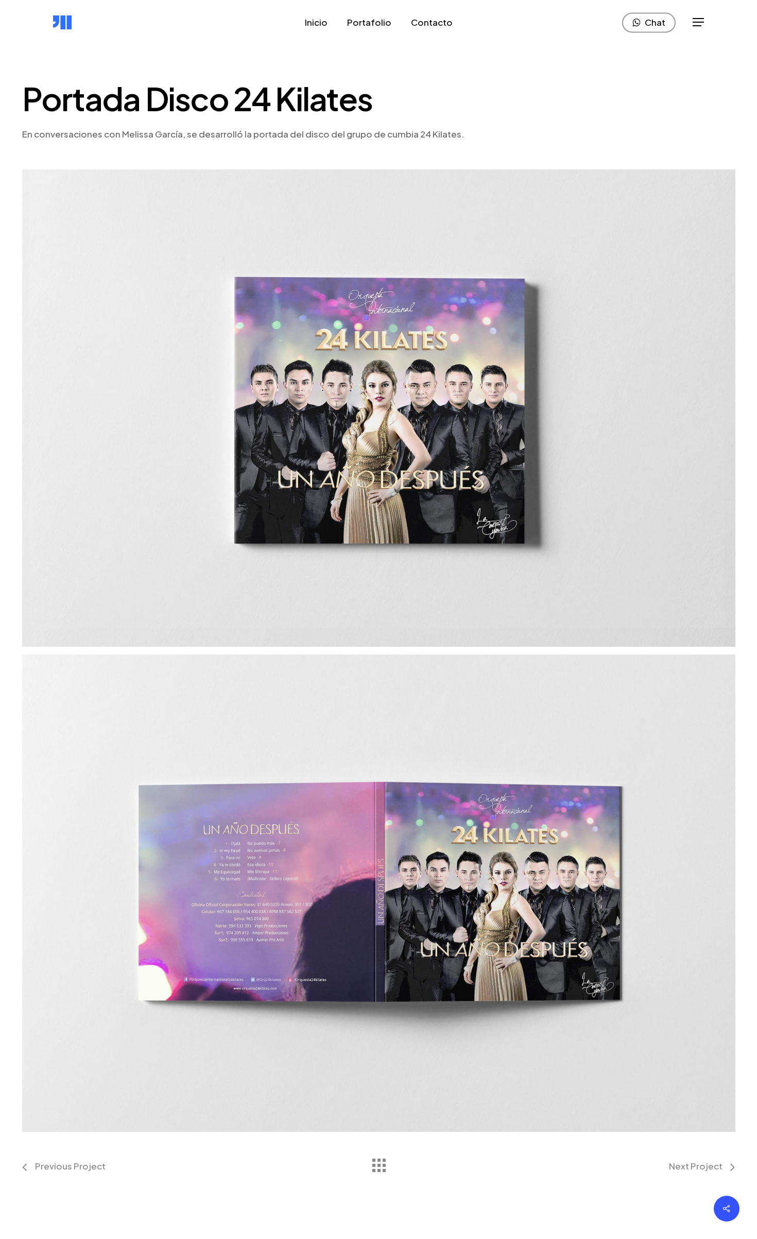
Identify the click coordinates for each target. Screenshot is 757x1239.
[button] (698, 22)
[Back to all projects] (378, 1162)
